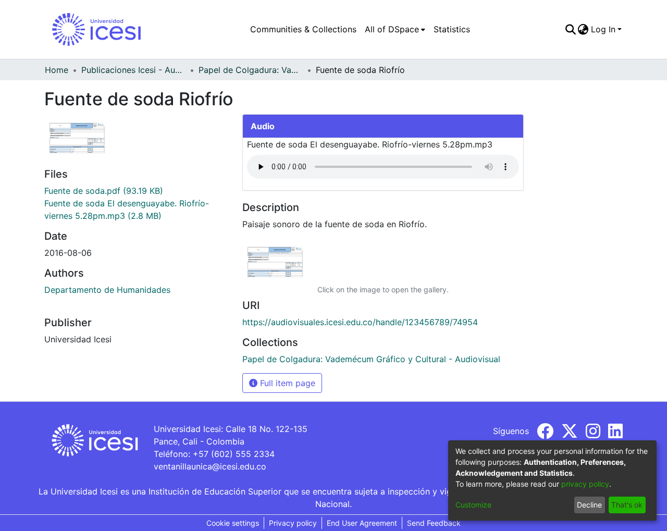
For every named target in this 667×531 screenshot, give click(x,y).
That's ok (627, 504)
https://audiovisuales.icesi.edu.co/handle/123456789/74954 (360, 322)
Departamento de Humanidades (107, 290)
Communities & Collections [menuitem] (303, 29)
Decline (589, 504)
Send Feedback (434, 522)
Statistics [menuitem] (452, 29)
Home (56, 70)
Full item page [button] (286, 383)
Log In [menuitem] (603, 29)
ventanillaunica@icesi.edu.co (210, 466)
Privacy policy (293, 522)
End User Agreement (362, 522)
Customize (473, 504)
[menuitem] (395, 29)
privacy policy (585, 483)
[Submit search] (570, 29)
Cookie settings (232, 522)
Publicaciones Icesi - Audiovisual (133, 70)
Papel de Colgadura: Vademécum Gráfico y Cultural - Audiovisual (251, 70)
